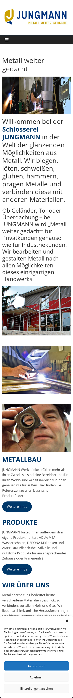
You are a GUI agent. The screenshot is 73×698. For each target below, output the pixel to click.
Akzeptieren (36, 666)
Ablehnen (36, 677)
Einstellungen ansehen (36, 688)
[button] (67, 621)
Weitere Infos (17, 506)
